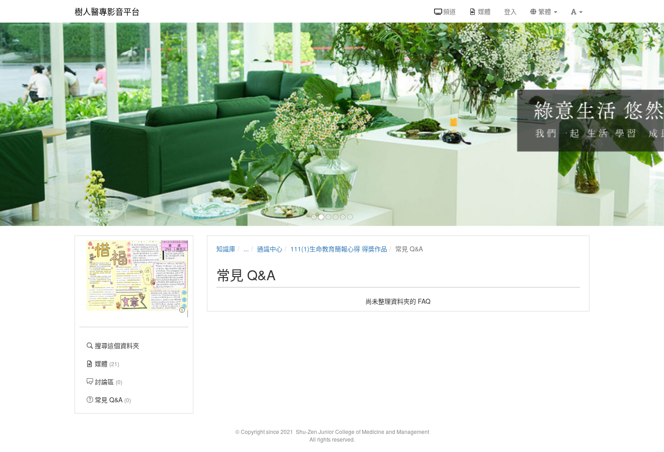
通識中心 (269, 248)
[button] (576, 11)
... (246, 248)
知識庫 (225, 248)
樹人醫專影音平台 (107, 11)
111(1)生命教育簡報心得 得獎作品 (338, 248)
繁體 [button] (545, 11)
